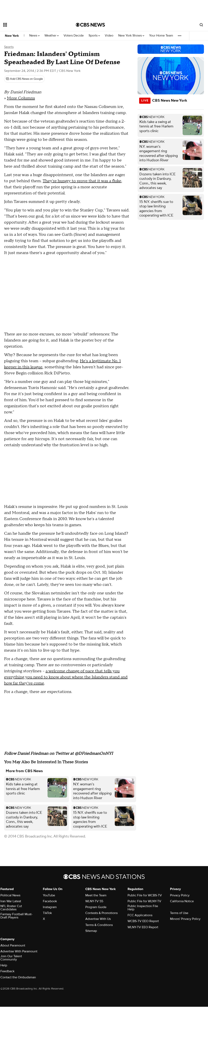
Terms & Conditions (99, 925)
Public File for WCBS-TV (145, 895)
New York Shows (130, 36)
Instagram (50, 907)
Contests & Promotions (101, 913)
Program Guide (95, 907)
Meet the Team (95, 895)
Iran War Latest (10, 901)
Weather (50, 36)
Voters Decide (74, 36)
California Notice (182, 901)
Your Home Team (161, 36)
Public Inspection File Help (143, 907)
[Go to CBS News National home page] (90, 25)
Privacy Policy (180, 895)
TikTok (47, 913)
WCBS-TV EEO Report (143, 921)
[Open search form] (201, 25)
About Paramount (12, 945)
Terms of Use (179, 913)
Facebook (50, 901)
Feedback (7, 971)
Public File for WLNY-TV (144, 901)
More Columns (21, 98)
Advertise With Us (98, 919)
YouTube (49, 895)
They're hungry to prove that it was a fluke (82, 181)
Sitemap (91, 930)
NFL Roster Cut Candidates (11, 907)
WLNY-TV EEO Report (143, 927)
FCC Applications (140, 915)
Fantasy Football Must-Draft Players (16, 916)
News (33, 36)
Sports (93, 36)
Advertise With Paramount (18, 951)
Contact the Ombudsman (18, 977)
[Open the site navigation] (32, 25)
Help (3, 965)
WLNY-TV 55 (94, 901)
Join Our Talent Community (11, 958)
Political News (10, 895)
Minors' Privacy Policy (185, 919)
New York (12, 36)
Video (109, 36)
